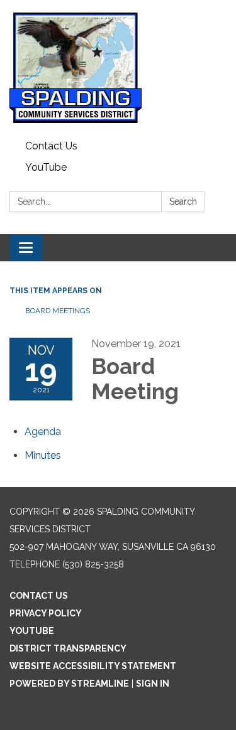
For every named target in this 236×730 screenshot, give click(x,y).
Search (183, 201)
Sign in (152, 684)
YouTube (46, 167)
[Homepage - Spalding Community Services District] (118, 68)
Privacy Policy (45, 613)
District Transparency (67, 648)
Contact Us (51, 146)
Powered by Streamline (69, 684)
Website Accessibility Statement (92, 666)
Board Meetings (57, 310)
